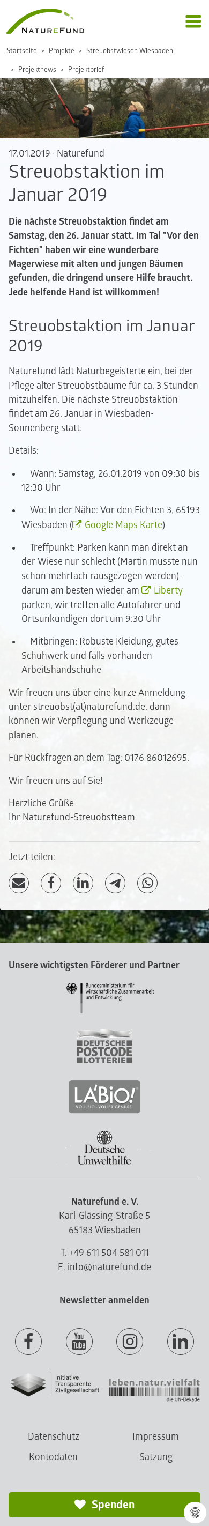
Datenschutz (53, 1436)
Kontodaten (53, 1457)
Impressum (155, 1436)
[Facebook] (51, 883)
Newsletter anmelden (104, 1300)
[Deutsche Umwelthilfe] (104, 1162)
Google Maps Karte (123, 525)
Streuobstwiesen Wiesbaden (129, 51)
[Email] (19, 883)
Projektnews (37, 69)
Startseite (21, 51)
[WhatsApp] (147, 883)
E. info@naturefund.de (104, 1267)
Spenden (112, 1505)
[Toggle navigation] (193, 22)
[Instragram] (129, 1342)
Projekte (61, 51)
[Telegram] (115, 883)
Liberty (168, 590)
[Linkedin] (180, 1342)
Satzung (156, 1457)
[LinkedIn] (83, 883)
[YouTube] (79, 1342)
